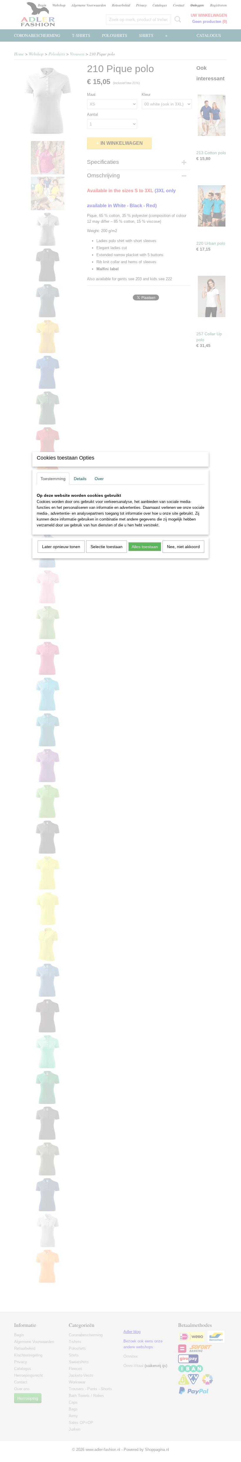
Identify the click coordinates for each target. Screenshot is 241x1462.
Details (80, 478)
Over (99, 478)
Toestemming (53, 478)
